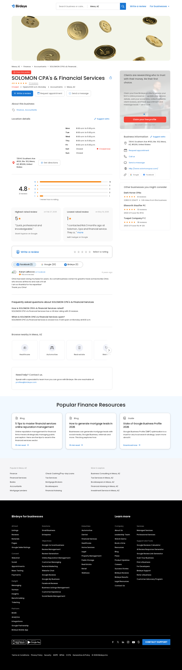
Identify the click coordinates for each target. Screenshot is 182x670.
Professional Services (146, 534)
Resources (119, 547)
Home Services (88, 547)
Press (117, 556)
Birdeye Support (144, 570)
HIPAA (61, 655)
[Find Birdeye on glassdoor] (138, 642)
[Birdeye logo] (20, 6)
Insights (15, 594)
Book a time (120, 543)
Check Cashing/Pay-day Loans (60, 473)
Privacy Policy (37, 655)
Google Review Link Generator (150, 553)
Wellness (86, 573)
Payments (16, 575)
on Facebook (40, 272)
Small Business (48, 530)
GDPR (55, 655)
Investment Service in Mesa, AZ (105, 490)
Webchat (16, 558)
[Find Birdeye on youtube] (133, 642)
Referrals (15, 539)
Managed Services (145, 530)
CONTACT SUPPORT (156, 642)
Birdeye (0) (73, 264)
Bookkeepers (52, 486)
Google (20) (50, 264)
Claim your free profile (144, 119)
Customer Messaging (51, 562)
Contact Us (120, 585)
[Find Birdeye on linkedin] (123, 642)
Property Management (92, 556)
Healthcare (86, 543)
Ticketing (16, 602)
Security (47, 655)
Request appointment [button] (139, 150)
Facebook (150, 175)
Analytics (16, 617)
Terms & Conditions (20, 655)
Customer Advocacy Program (150, 579)
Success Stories (122, 568)
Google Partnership (20, 625)
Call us (132, 156)
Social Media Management (53, 596)
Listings (15, 530)
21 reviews (33, 83)
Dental (85, 534)
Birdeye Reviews (122, 573)
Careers (118, 564)
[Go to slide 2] (145, 114)
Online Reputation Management (56, 558)
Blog (117, 551)
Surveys (15, 589)
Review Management (51, 549)
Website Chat (48, 570)
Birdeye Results (121, 577)
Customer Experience (51, 592)
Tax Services (51, 477)
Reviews (15, 534)
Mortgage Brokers (54, 482)
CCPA (68, 655)
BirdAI (14, 613)
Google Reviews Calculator (148, 545)
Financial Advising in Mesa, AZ (104, 486)
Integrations (17, 621)
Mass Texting (17, 570)
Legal (84, 551)
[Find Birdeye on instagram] (128, 642)
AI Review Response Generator (150, 549)
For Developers (143, 566)
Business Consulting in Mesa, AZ (105, 473)
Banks (12, 482)
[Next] (108, 350)
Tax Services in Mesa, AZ (102, 477)
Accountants (40, 66)
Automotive (87, 530)
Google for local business (53, 545)
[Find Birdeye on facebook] (113, 642)
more (80, 232)
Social (14, 562)
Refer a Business (144, 575)
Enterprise (46, 534)
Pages (14, 543)
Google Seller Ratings (21, 547)
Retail (84, 568)
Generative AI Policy (81, 655)
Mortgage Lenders (18, 490)
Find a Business (143, 562)
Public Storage (88, 560)
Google (136, 175)
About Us (119, 530)
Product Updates (122, 560)
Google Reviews (49, 575)
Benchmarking (18, 598)
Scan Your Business (145, 558)
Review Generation (50, 553)
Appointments (18, 566)
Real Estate (87, 564)
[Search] (123, 6)
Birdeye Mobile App (20, 630)
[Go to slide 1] (144, 114)
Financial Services (18, 477)
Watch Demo (120, 539)
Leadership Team (122, 534)
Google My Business (51, 579)
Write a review (138, 6)
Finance (27, 66)
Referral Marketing (50, 566)
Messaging (16, 585)
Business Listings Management (56, 587)
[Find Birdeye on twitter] (118, 642)
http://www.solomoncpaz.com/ (143, 168)
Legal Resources (122, 581)
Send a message (80, 93)
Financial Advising (54, 490)
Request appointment (51, 93)
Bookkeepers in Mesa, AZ (102, 482)
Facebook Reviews (50, 583)
